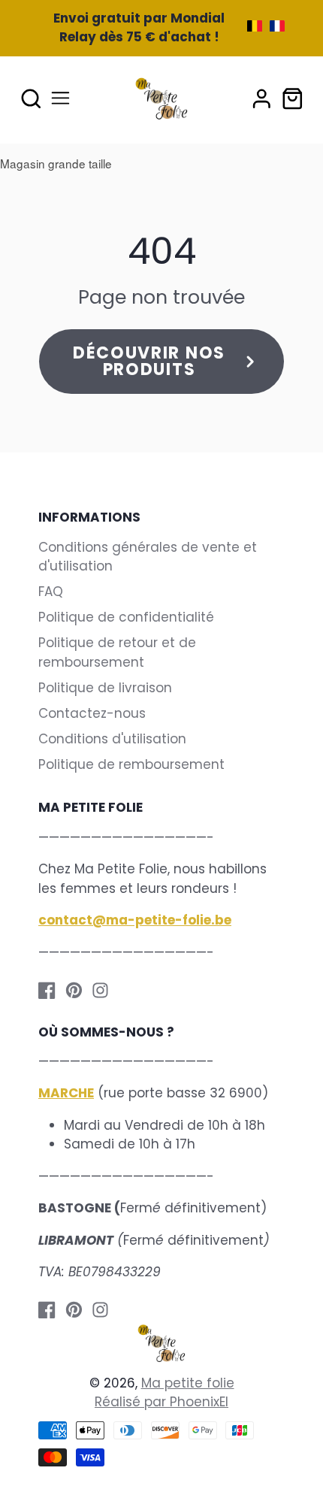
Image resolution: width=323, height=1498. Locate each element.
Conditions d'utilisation (112, 739)
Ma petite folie (187, 1383)
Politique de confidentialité (126, 617)
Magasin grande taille (56, 163)
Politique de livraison (105, 688)
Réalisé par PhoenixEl (161, 1402)
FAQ (50, 592)
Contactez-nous (92, 713)
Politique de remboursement (131, 764)
